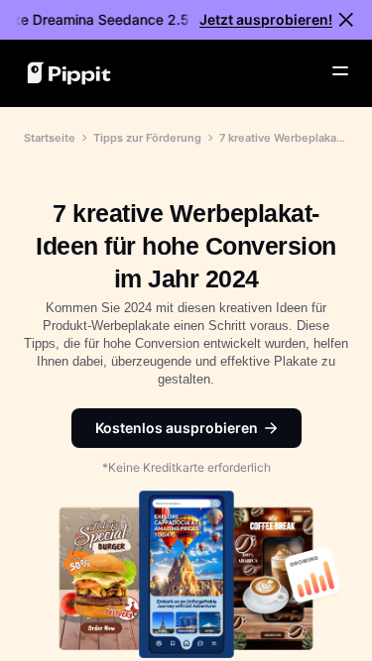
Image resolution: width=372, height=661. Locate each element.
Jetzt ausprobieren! (265, 19)
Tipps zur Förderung (147, 138)
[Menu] (340, 71)
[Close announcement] (346, 20)
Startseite (49, 138)
